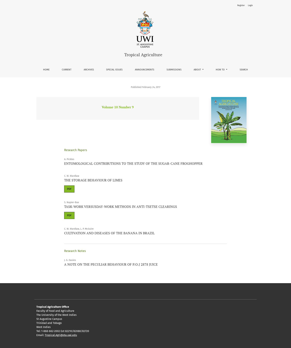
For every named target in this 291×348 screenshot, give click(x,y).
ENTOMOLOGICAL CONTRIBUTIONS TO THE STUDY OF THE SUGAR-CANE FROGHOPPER (133, 163)
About (198, 69)
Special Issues (114, 69)
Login (250, 5)
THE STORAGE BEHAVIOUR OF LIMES (93, 180)
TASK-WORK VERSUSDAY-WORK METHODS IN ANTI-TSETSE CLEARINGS (120, 206)
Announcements (144, 69)
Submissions (174, 69)
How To (220, 69)
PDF (69, 189)
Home (46, 69)
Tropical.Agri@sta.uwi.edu (61, 335)
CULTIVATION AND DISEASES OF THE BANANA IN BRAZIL (109, 233)
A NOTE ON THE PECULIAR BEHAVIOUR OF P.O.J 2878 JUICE (111, 264)
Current (66, 69)
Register (241, 5)
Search (244, 69)
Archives (89, 69)
